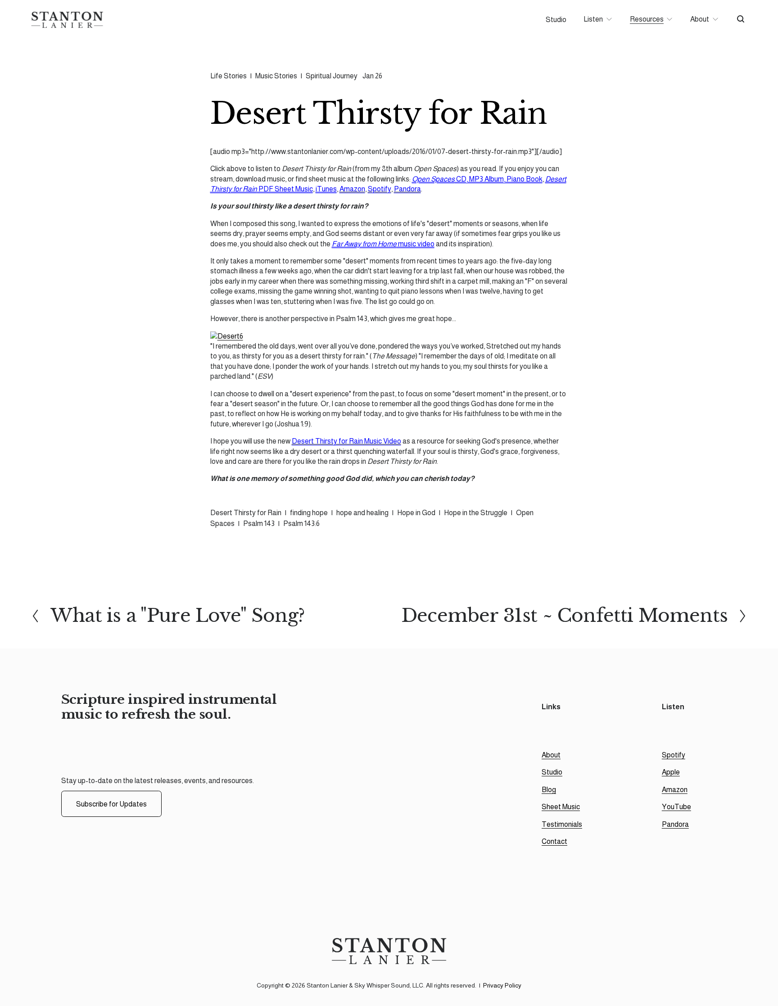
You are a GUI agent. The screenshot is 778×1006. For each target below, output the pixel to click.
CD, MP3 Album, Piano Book (477, 179)
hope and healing (362, 513)
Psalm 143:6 (301, 523)
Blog (549, 789)
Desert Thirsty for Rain (245, 513)
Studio (556, 19)
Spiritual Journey (331, 76)
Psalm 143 (259, 523)
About (551, 755)
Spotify (379, 189)
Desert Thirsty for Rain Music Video (346, 441)
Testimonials (562, 824)
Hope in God (416, 513)
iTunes (326, 189)
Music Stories (276, 76)
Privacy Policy (502, 985)
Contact (554, 841)
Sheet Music (561, 807)
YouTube (676, 807)
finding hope (309, 513)
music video (383, 244)
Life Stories (228, 76)
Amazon (352, 189)
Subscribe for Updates (111, 804)
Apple (671, 772)
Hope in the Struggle (475, 513)
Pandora (407, 189)
